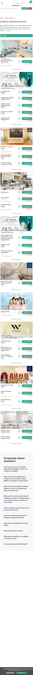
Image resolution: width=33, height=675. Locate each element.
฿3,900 (25, 388)
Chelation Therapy (5, 311)
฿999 (30, 114)
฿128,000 (29, 201)
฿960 (27, 433)
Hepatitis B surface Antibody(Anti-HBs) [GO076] (5, 105)
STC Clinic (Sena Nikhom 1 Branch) (12, 230)
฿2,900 (30, 247)
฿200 (30, 285)
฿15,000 (26, 194)
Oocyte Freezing (5, 197)
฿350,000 (24, 208)
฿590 (27, 100)
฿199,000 (29, 208)
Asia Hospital (5, 379)
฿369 (30, 100)
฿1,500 (27, 165)
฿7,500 (26, 344)
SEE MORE (22, 670)
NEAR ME (29, 8)
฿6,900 (25, 395)
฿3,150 (30, 344)
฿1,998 (30, 239)
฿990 (27, 439)
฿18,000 (29, 150)
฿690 (30, 440)
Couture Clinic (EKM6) (8, 425)
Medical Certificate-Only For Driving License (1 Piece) (6, 283)
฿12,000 (25, 403)
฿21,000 (24, 254)
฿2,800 (30, 388)
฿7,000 (26, 239)
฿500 (27, 121)
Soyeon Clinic (5, 276)
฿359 (30, 107)
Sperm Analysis (5, 192)
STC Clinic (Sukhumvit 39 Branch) (12, 86)
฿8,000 (25, 315)
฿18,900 (29, 255)
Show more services (16, 69)
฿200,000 (24, 201)
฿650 (30, 433)
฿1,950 (26, 351)
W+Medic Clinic (6, 335)
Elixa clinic (4, 306)
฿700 (27, 94)
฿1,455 (30, 351)
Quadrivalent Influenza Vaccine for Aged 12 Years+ (6, 156)
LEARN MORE (10, 672)
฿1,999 (27, 158)
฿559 (30, 94)
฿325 (30, 121)
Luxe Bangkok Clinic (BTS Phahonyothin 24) (9, 52)
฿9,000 (30, 403)
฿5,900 (25, 63)
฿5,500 (30, 395)
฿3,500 (27, 114)
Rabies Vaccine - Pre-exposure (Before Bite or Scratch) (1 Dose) (7, 349)
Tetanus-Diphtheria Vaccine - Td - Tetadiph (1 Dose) (7, 356)
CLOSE (21, 672)
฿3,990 (30, 63)
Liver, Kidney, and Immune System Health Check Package (6, 60)
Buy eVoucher (27, 61)
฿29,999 (24, 150)
